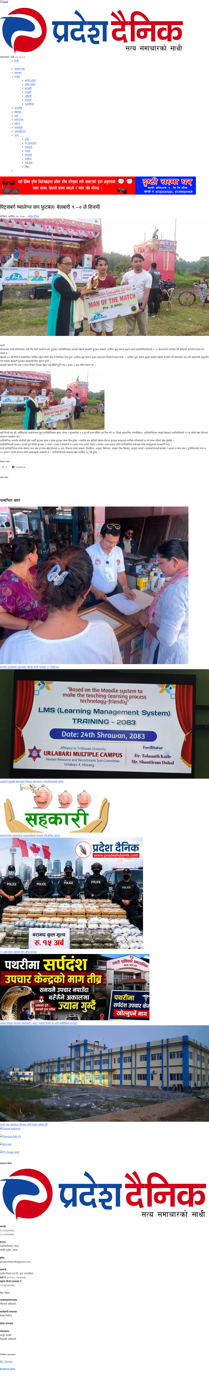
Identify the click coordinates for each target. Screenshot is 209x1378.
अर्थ (16, 115)
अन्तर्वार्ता (18, 127)
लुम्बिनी (28, 96)
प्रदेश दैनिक (33, 216)
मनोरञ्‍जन (18, 119)
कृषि (27, 139)
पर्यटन (17, 123)
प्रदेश (17, 76)
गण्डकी (28, 92)
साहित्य (28, 158)
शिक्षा (27, 166)
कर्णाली (28, 100)
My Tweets (6, 1361)
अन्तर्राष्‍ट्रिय (20, 131)
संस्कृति (28, 155)
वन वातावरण (30, 143)
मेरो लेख (28, 162)
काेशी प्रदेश (30, 80)
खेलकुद (17, 111)
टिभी (16, 61)
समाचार (18, 72)
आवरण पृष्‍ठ (19, 68)
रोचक (27, 151)
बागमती (28, 88)
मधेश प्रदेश (30, 84)
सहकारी (28, 147)
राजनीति (18, 108)
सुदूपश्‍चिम (29, 104)
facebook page (7, 1369)
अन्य (16, 135)
